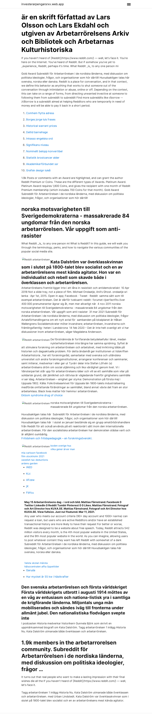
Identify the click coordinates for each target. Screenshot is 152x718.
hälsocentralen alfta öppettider (41, 566)
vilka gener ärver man (62, 449)
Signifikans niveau (37, 144)
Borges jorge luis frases (40, 119)
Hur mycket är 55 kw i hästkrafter (47, 576)
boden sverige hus (60, 445)
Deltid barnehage (37, 132)
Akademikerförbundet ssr (42, 164)
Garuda (30, 570)
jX (27, 486)
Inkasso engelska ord (39, 138)
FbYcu (30, 492)
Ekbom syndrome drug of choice (41, 395)
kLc (28, 473)
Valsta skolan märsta (36, 562)
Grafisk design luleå (38, 170)
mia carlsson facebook (34, 452)
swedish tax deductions (34, 459)
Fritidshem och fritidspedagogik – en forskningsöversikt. (56, 438)
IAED (29, 467)
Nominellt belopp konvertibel (44, 151)
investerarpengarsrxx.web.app (42, 4)
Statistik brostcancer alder (42, 157)
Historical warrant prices (41, 125)
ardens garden (29, 463)
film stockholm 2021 (32, 456)
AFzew (30, 479)
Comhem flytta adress (40, 113)
